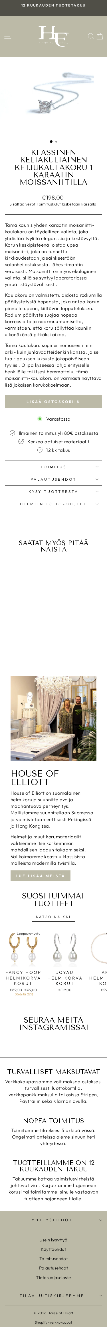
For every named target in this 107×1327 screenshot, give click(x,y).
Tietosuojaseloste (53, 1277)
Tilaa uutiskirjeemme (52, 1295)
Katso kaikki (53, 917)
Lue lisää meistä (40, 876)
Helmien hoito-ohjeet (53, 504)
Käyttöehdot (53, 1249)
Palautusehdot (54, 479)
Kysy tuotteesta (53, 491)
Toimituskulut (49, 204)
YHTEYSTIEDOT (52, 1220)
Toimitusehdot (53, 1258)
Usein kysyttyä (53, 1240)
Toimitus (53, 467)
